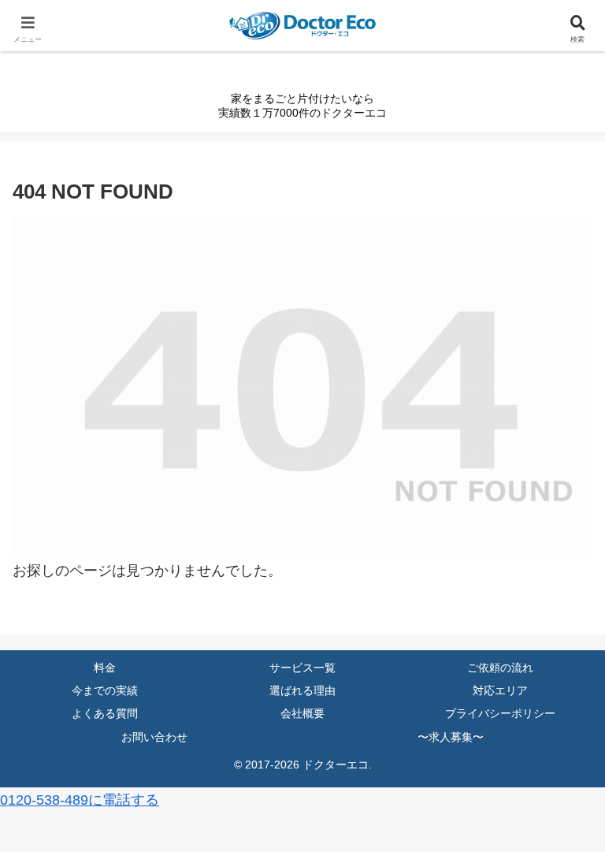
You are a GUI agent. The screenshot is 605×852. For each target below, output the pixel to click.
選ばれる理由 (302, 690)
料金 (105, 667)
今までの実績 (105, 690)
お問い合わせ (154, 737)
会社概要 (302, 713)
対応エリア (500, 690)
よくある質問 (105, 713)
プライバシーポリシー (500, 713)
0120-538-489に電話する (79, 800)
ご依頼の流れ (500, 667)
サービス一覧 (302, 667)
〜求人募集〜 (451, 737)
